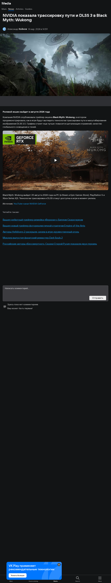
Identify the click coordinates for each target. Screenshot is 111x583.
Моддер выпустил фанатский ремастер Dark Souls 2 (33, 237)
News (11, 9)
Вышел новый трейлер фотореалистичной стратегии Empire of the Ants (44, 225)
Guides (28, 9)
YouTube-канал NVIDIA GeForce (30, 203)
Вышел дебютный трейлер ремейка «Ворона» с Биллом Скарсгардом (43, 219)
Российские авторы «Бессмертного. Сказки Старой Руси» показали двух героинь (50, 243)
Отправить (97, 298)
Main (4, 9)
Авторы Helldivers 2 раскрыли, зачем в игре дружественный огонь (41, 231)
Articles (19, 9)
